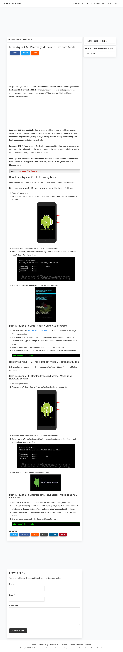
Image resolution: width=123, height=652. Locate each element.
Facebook (24, 534)
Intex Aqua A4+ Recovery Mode (30, 171)
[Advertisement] (61, 22)
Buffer (44, 534)
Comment (13, 606)
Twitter (14, 534)
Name (12, 584)
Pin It (63, 534)
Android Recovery (12, 3)
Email (12, 595)
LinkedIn (54, 534)
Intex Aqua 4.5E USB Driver (38, 331)
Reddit (35, 534)
